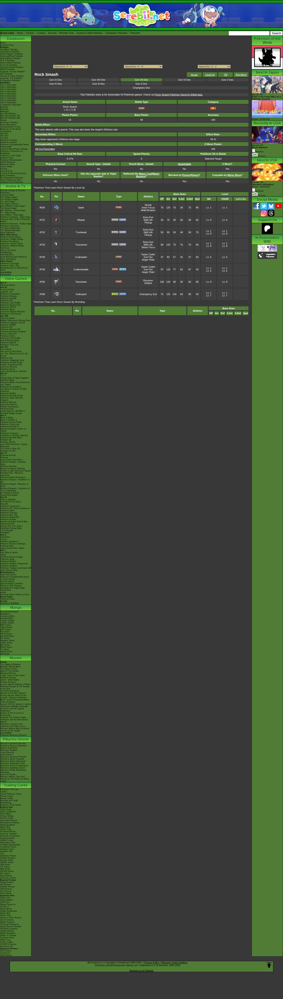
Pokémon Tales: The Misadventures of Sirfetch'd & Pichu (13, 268)
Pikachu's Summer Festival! (13, 757)
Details (194, 75)
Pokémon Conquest (9, 433)
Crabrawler (81, 257)
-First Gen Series (8, 878)
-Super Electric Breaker (10, 926)
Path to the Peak (8, 250)
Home (20, 33)
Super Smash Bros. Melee (12, 548)
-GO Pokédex (6, 74)
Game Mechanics (8, 125)
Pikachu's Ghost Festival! (12, 759)
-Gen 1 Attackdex (8, 85)
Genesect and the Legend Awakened (12, 709)
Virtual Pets (5, 590)
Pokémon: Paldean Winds (12, 246)
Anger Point (148, 259)
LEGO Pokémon (7, 162)
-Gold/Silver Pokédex (9, 52)
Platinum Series (7, 640)
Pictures (262, 156)
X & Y (3, 376)
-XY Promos (5, 891)
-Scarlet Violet (6, 860)
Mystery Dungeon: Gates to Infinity (13, 430)
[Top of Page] (269, 965)
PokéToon (4, 248)
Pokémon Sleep (7, 309)
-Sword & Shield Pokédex (11, 67)
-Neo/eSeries (6, 876)
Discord (52, 33)
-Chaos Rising (6, 816)
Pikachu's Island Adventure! (13, 761)
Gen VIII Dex (98, 79)
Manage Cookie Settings (174, 962)
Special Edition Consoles (11, 583)
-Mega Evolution (7, 825)
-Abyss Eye (5, 898)
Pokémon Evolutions (9, 241)
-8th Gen (4, 136)
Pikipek (81, 220)
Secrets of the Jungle (10, 731)
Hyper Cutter (148, 254)
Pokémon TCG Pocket (10, 314)
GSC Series (5, 629)
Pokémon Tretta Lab (9, 424)
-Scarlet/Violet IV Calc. (10, 127)
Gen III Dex (98, 83)
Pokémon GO (6, 300)
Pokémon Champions (10, 294)
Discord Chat (6, 171)
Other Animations (8, 259)
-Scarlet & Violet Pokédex (12, 76)
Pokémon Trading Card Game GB (15, 568)
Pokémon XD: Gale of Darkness (15, 508)
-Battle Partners (7, 922)
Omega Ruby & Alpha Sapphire (14, 378)
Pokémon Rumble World (11, 396)
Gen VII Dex (141, 79)
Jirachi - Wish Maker (9, 680)
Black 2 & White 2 (8, 420)
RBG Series (5, 625)
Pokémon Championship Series (14, 144)
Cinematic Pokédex (9, 122)
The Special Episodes (10, 228)
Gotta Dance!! (6, 754)
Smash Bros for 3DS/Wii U (12, 411)
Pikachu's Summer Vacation (13, 743)
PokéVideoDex (7, 255)
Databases (16, 38)
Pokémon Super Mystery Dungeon (11, 399)
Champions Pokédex (116, 33)
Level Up (210, 74)
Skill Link (148, 220)
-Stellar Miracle (7, 931)
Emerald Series (7, 636)
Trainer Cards (6, 796)
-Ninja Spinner (6, 900)
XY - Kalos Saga (7, 213)
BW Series (5, 645)
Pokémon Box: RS (8, 515)
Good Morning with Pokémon (13, 257)
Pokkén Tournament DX (11, 365)
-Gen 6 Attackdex (8, 96)
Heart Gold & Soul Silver (11, 460)
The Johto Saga (7, 201)
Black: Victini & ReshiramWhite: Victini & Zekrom (15, 701)
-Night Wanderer (7, 933)
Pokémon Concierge (9, 263)
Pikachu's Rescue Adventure (13, 746)
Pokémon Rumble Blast (11, 438)
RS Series (5, 632)
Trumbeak (81, 232)
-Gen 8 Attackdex (8, 100)
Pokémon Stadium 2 (9, 541)
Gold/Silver (5, 537)
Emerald (4, 504)
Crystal (3, 539)
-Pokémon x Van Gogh (10, 155)
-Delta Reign (6, 809)
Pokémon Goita (7, 599)
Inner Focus (148, 207)
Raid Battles (5, 803)
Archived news (7, 45)
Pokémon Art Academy (10, 387)
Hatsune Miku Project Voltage (14, 149)
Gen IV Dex (55, 83)
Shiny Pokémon (7, 232)
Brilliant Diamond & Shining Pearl (15, 320)
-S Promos (5, 953)
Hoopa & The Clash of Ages (13, 717)
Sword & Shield (7, 318)
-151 (2, 853)
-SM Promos (6, 889)
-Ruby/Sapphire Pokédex (11, 54)
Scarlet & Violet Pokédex (89, 33)
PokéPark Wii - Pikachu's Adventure (11, 474)
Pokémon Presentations (11, 160)
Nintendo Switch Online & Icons (14, 594)
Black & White (6, 418)
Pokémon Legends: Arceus (12, 323)
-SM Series (5, 865)
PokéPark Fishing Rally (11, 528)
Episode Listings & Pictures (12, 190)
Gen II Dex (141, 83)
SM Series (5, 654)
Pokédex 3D (5, 440)
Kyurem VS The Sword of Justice (15, 704)
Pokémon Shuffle (8, 393)
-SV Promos (5, 884)
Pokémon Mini (6, 546)
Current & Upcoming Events (13, 173)
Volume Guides (7, 623)
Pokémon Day (6, 158)
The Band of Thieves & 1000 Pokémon (13, 390)
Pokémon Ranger (8, 519)
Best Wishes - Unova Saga (12, 210)
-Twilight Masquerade (10, 845)
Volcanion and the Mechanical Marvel (14, 721)
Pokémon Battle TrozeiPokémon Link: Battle (15, 383)
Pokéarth (135, 33)
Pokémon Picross (8, 402)
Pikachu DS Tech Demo (11, 526)
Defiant (148, 283)
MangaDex (5, 614)
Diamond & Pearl (8, 455)
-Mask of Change (8, 935)
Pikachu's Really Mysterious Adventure (13, 771)
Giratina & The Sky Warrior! (13, 693)
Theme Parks (6, 167)
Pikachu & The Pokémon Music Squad (14, 780)
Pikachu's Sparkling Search (12, 768)
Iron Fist (148, 257)
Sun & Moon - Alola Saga (11, 215)
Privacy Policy (151, 962)
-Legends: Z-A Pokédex (11, 78)
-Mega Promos (7, 882)
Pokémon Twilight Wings (11, 239)
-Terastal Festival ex (9, 924)
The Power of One (8, 669)
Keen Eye (148, 217)
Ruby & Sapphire (8, 499)
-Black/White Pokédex (10, 58)
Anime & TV (16, 186)
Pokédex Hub (66, 33)
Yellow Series (6, 627)
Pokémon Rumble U (9, 426)
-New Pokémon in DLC (10, 180)
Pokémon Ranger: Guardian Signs (13, 463)
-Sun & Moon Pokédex (10, 63)
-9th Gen (4, 133)
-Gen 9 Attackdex (8, 102)
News (3, 43)
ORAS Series (6, 651)
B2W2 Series (6, 647)
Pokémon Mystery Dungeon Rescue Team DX (13, 332)
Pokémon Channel (8, 513)
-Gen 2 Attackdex (8, 87)
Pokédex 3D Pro (7, 442)
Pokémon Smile (7, 336)
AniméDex (5, 193)
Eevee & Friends (7, 774)
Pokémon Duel (7, 409)
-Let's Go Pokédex (8, 65)
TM (225, 74)
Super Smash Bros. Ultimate (13, 371)
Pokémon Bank (7, 380)
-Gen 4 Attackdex (8, 91)
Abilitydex (4, 111)
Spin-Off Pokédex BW (10, 118)
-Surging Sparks (7, 838)
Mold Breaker (148, 210)
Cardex (3, 120)
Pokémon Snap (7, 559)
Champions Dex (141, 87)
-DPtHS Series (7, 871)
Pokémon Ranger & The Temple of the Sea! (15, 687)
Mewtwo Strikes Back (10, 666)
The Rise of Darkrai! (9, 691)
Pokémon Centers (8, 142)
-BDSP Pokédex (7, 69)
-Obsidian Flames (8, 856)
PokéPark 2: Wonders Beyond (14, 435)
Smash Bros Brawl (8, 495)
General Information (9, 612)
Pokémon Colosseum (10, 506)
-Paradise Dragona (8, 929)
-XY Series (5, 867)
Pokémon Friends (8, 298)
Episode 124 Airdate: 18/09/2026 (263, 184)
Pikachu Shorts (16, 739)
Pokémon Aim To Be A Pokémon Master (15, 220)
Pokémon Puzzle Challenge (12, 544)
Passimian (81, 281)
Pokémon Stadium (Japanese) (14, 563)
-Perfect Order (6, 818)
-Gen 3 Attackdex (8, 89)
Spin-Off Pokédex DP (10, 116)
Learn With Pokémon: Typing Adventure (13, 445)
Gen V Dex (227, 79)
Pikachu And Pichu (8, 748)
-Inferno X (4, 907)
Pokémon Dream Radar (11, 422)
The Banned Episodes (10, 230)
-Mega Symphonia (8, 911)
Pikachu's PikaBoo (8, 750)
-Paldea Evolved (7, 858)
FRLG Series (6, 634)
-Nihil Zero (5, 902)
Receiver (148, 280)
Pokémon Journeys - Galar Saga (15, 217)
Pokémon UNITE (8, 307)
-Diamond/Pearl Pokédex (11, 56)
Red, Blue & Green (8, 552)
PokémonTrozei (7, 524)
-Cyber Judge (6, 942)
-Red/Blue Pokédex (9, 49)
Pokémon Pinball (7, 561)
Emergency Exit (148, 294)
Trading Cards (16, 785)
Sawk (81, 207)
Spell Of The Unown (9, 671)
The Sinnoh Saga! (8, 208)
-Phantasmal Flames (9, 823)
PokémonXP (5, 147)
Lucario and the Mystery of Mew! (15, 684)
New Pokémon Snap (9, 340)
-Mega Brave (6, 909)
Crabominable (81, 269)
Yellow (3, 555)
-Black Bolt (5, 827)
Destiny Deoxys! (8, 682)
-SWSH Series (6, 862)
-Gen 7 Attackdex (8, 98)
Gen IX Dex (55, 79)
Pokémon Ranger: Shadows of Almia (14, 485)
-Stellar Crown (6, 840)
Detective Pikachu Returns (12, 312)
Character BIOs (7, 616)
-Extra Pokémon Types (10, 794)
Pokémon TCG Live (9, 345)
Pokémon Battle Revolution (12, 477)
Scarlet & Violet (7, 289)
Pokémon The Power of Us (12, 726)
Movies (16, 658)
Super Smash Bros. (9, 570)
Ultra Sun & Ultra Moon (11, 351)
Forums (30, 33)
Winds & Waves (7, 285)
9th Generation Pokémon (11, 178)
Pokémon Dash (7, 510)
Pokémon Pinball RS (9, 517)
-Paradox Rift (6, 851)
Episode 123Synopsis (260, 148)
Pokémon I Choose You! (11, 724)
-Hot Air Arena (6, 920)
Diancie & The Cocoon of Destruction (11, 714)
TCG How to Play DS (10, 449)
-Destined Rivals (7, 831)
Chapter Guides (7, 621)
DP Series (5, 638)
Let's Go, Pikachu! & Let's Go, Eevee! (14, 355)
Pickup (148, 222)
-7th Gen (4, 138)
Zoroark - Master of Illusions (13, 697)
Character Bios (7, 195)
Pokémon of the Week (10, 129)
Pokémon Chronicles (9, 226)
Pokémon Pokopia (8, 296)
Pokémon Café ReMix (10, 303)
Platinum (4, 457)
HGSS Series (6, 643)
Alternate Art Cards (9, 800)
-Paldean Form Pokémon (11, 182)
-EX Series (5, 873)
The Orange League (9, 199)
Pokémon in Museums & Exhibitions (11, 152)
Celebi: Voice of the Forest (12, 675)
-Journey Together (8, 834)
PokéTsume (5, 274)
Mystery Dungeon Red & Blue (14, 521)
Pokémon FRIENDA (9, 603)
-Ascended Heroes (8, 820)
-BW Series (5, 869)
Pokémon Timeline (8, 140)
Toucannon (81, 244)
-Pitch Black (5, 814)
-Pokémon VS (6, 946)
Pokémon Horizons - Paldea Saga (15, 224)
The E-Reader (6, 530)
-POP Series (5, 893)
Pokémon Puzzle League (11, 557)
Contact (41, 33)
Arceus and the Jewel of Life (13, 695)
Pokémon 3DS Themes (11, 586)
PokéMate (5, 533)
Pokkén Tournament (9, 407)
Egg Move (241, 74)
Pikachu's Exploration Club (12, 763)
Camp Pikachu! (7, 752)
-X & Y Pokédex (7, 60)
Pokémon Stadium (8, 566)
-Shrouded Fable (7, 842)
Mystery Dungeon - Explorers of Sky (15, 481)
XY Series (4, 649)
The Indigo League (8, 197)
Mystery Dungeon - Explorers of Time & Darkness (15, 489)
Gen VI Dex (184, 79)
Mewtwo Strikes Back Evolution (14, 728)
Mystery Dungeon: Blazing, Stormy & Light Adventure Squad (15, 469)
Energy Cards (6, 798)
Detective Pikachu (8, 367)
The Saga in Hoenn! (9, 204)
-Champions (5, 131)
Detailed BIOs (6, 618)
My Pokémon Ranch (9, 493)
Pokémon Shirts (7, 164)
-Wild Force (5, 940)
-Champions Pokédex (10, 80)
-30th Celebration (8, 811)
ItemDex (4, 107)
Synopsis (259, 191)
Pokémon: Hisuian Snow (11, 243)
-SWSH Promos (7, 887)
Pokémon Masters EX (10, 305)
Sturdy (148, 205)
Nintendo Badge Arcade (11, 413)
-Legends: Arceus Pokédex (12, 72)
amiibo (3, 592)
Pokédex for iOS (7, 451)
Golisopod (81, 294)
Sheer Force (148, 247)
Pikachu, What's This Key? (12, 777)
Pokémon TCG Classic (10, 805)
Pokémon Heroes (8, 678)
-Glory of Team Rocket (10, 918)
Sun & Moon (5, 349)
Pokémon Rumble (8, 466)
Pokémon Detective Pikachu (13, 735)
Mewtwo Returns (8, 673)
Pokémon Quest (7, 369)
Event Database (7, 175)
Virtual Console (7, 581)
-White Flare (5, 829)
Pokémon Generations (10, 237)
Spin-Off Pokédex (8, 113)
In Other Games (7, 579)
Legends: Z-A (6, 292)
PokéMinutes (6, 252)
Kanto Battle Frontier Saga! (12, 206)
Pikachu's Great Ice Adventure (14, 766)
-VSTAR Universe (8, 944)
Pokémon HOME (8, 325)
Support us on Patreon (141, 970)
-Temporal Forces (8, 847)
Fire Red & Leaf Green (10, 502)
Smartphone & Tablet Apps (12, 588)
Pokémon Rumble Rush (11, 362)
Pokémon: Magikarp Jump (12, 360)
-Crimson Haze (7, 937)
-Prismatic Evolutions (10, 836)
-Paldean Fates (7, 849)
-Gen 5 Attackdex (8, 94)
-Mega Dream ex (8, 904)
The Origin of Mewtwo (10, 664)
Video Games (16, 278)
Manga (15, 607)
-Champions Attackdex (10, 105)
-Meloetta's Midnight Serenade (14, 706)
